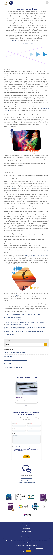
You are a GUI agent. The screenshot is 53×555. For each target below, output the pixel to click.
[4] (22, 165)
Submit (26, 456)
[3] (4, 320)
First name (14, 423)
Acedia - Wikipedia (10, 334)
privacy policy (24, 452)
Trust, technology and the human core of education (15, 360)
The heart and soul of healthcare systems (13, 367)
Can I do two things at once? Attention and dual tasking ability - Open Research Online (26, 322)
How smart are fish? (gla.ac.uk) (13, 317)
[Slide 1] (26, 405)
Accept (28, 551)
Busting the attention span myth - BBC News (17, 324)
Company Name (30, 428)
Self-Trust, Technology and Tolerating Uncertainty (15, 352)
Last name (29, 423)
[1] (4, 314)
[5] (12, 188)
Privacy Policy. (39, 548)
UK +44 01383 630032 (26, 478)
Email (13, 428)
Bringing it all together (9, 356)
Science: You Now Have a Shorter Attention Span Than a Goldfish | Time (23, 314)
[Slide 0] (25, 405)
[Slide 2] (27, 405)
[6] (47, 250)
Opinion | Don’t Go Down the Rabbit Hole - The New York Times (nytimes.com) (24, 331)
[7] (17, 295)
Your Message (14, 433)
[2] (17, 32)
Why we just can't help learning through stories (36, 255)
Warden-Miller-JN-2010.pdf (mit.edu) (14, 320)
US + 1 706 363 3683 (26, 480)
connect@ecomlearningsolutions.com (26, 482)
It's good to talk (7, 363)
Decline (23, 551)
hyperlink (14, 40)
